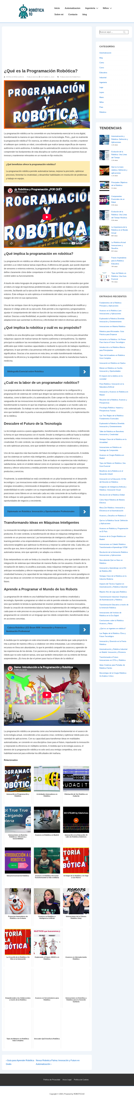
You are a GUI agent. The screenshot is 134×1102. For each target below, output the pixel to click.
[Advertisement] (47, 48)
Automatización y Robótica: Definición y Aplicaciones (119, 139)
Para (101, 107)
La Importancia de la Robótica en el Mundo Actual (119, 230)
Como (101, 63)
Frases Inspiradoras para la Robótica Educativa (118, 261)
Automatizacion (72, 8)
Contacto (72, 14)
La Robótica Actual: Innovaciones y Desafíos (118, 245)
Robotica (76, 77)
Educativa (103, 73)
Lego (101, 87)
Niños (106, 8)
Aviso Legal (67, 1080)
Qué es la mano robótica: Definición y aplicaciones (119, 170)
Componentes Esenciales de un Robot (117, 199)
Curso (101, 68)
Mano (101, 97)
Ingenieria (90, 8)
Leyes (101, 92)
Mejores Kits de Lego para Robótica (113, 592)
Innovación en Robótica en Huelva (112, 363)
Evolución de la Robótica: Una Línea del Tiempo (119, 155)
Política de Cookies (81, 1080)
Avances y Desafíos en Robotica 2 (112, 516)
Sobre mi (58, 14)
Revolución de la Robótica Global (112, 495)
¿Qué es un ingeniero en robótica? (112, 628)
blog (84, 14)
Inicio (57, 8)
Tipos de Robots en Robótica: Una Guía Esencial (118, 276)
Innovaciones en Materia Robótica (112, 326)
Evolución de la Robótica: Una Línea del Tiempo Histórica (119, 215)
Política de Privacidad (51, 1080)
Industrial (102, 78)
